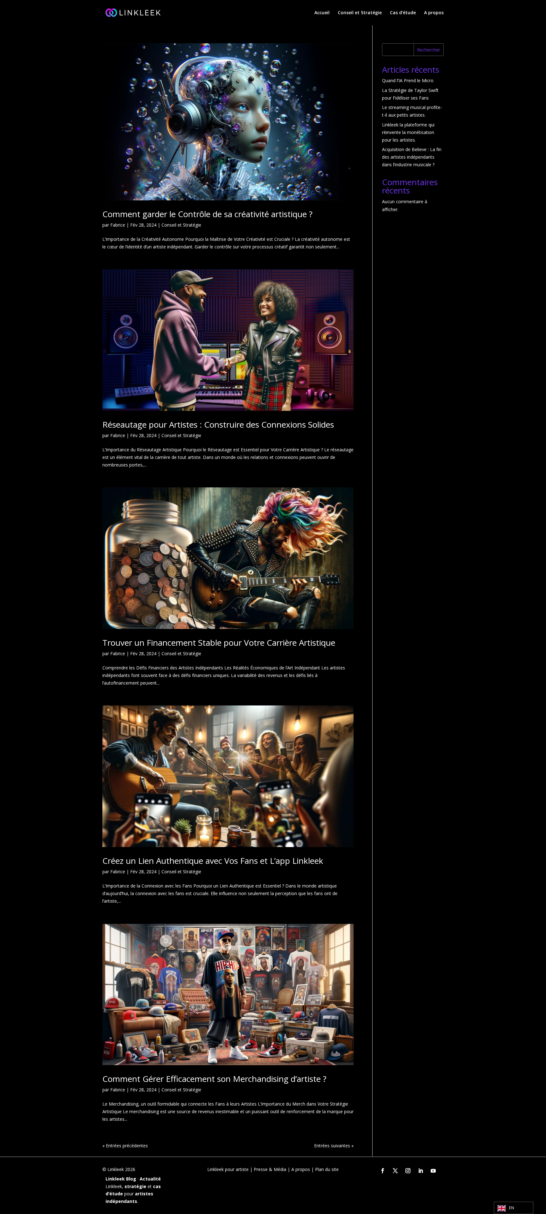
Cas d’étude (403, 12)
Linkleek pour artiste (228, 1169)
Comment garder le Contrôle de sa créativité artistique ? (207, 214)
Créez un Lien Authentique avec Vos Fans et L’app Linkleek (212, 860)
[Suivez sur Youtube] (433, 1171)
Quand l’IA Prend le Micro (408, 80)
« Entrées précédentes (125, 1146)
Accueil (322, 12)
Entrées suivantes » (334, 1146)
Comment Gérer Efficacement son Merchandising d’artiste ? (214, 1078)
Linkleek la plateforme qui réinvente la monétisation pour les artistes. (408, 132)
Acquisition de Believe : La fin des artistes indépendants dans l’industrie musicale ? (411, 157)
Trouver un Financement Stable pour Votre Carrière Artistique (218, 642)
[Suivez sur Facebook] (383, 1171)
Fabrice (117, 225)
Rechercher (428, 50)
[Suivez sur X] (395, 1171)
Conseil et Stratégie (360, 12)
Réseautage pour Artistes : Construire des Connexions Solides (218, 424)
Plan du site (327, 1169)
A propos (434, 12)
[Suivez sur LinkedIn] (421, 1171)
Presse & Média (270, 1169)
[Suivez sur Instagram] (408, 1171)
